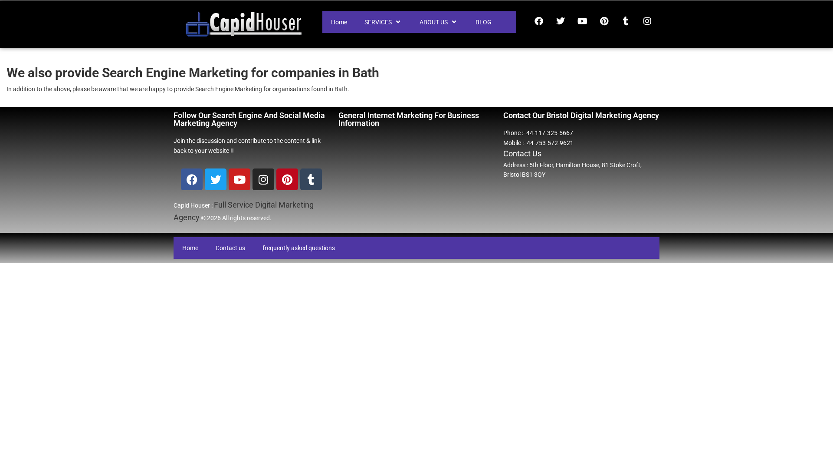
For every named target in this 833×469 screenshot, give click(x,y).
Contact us (230, 247)
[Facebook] (539, 21)
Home (339, 22)
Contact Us (522, 153)
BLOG (484, 22)
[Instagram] (647, 21)
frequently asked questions (298, 247)
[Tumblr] (625, 21)
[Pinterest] (604, 21)
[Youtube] (582, 21)
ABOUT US (434, 22)
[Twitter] (560, 21)
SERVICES (378, 22)
